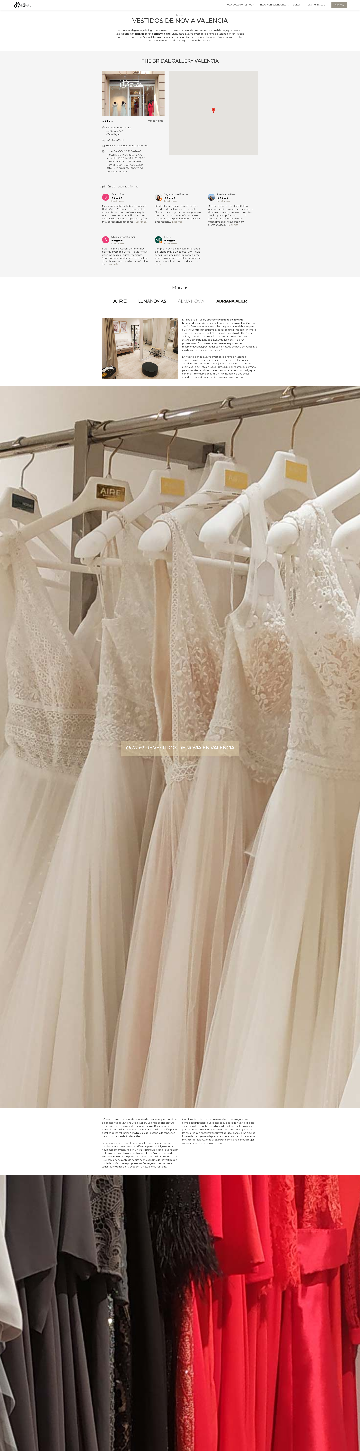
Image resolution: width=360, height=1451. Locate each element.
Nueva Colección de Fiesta (274, 5)
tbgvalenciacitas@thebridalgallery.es (127, 145)
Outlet (296, 5)
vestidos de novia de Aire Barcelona (146, 1126)
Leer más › (141, 222)
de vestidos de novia (217, 357)
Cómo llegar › (113, 134)
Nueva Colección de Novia (240, 5)
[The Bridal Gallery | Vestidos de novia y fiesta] (22, 5)
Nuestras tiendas (316, 5)
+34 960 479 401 (115, 140)
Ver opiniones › (156, 121)
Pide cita (339, 5)
